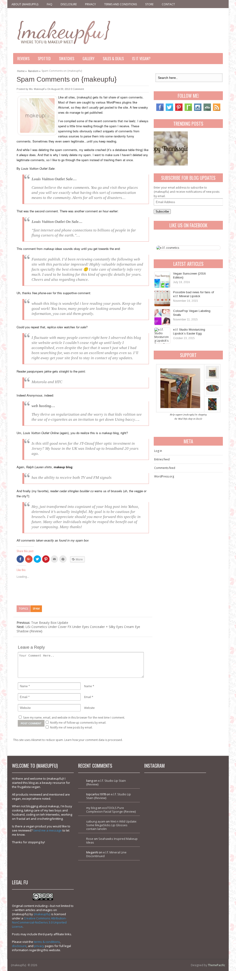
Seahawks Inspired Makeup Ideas (112, 840)
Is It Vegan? (141, 58)
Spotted (44, 58)
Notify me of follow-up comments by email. (78, 723)
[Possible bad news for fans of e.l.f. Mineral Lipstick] (162, 298)
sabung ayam (95, 821)
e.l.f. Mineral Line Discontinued (106, 854)
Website (89, 708)
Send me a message (47, 830)
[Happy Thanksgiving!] (171, 148)
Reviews (23, 58)
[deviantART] (207, 110)
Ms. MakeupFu (38, 89)
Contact (168, 4)
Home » (22, 70)
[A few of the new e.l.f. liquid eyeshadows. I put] (190, 792)
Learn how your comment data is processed (93, 740)
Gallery (88, 58)
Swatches (66, 58)
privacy (39, 946)
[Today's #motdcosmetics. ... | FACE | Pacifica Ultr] (160, 822)
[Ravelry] (188, 110)
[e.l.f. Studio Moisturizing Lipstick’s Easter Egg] (162, 336)
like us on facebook (188, 225)
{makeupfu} (42, 914)
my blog (91, 808)
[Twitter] (169, 110)
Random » (34, 70)
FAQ (49, 4)
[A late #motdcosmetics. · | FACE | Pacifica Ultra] (160, 792)
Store (149, 4)
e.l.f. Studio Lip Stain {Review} (106, 782)
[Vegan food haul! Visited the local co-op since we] (190, 852)
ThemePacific (216, 965)
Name (88, 686)
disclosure (19, 946)
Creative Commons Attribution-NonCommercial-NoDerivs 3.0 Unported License (39, 922)
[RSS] (216, 110)
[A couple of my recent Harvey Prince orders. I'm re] (190, 822)
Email (87, 697)
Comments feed (164, 468)
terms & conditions (47, 942)
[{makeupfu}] (63, 31)
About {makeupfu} (25, 4)
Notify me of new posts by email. (71, 727)
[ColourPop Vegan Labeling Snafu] (162, 317)
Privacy (90, 4)
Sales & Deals (113, 58)
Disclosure (69, 4)
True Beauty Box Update (42, 622)
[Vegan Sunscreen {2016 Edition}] (162, 280)
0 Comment (77, 89)
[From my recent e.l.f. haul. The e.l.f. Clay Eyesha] (160, 852)
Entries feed (162, 459)
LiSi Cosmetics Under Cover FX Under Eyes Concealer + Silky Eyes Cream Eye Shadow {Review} (78, 629)
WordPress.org (164, 476)
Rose (89, 839)
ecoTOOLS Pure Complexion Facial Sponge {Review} (111, 810)
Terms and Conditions (120, 4)
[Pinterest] (179, 110)
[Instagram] (197, 110)
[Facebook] (160, 110)
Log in (158, 451)
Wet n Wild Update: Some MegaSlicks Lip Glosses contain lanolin (111, 825)
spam (36, 608)
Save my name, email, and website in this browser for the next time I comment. (74, 717)
